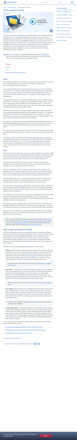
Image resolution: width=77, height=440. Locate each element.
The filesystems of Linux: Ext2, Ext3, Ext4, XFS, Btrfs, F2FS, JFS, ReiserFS (26, 330)
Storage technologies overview (64, 15)
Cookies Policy (9, 436)
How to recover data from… (64, 24)
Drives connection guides (63, 30)
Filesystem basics (21, 35)
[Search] (60, 2)
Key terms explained (62, 40)
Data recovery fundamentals (64, 11)
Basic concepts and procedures (65, 21)
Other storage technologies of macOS (16, 72)
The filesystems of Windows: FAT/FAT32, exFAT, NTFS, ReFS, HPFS (24, 327)
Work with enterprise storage (64, 27)
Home (4, 7)
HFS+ (7, 70)
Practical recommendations (64, 34)
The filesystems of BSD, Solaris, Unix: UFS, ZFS (19, 333)
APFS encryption (31, 255)
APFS (7, 67)
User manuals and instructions (64, 37)
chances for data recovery (19, 222)
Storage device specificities (64, 18)
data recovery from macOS (34, 224)
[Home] (15, 2)
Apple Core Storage (33, 302)
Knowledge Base (12, 7)
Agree (45, 435)
